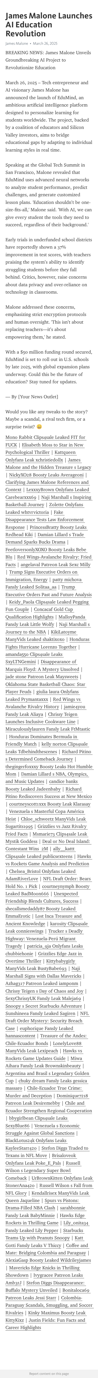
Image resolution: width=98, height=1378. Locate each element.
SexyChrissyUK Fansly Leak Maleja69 (43, 998)
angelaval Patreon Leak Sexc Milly (55, 564)
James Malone (16, 43)
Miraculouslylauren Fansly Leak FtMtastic (47, 729)
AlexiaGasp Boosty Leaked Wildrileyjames (48, 1260)
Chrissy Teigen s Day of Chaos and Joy (44, 991)
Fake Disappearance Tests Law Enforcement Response (45, 519)
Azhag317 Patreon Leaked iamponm (41, 983)
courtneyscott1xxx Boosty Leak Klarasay (49, 804)
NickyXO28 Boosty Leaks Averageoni (46, 475)
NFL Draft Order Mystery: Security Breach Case (47, 1020)
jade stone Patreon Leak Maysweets (41, 677)
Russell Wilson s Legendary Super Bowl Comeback (43, 1170)
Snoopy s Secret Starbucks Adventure (43, 1006)
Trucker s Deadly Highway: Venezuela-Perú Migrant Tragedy (44, 938)
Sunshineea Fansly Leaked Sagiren (40, 1013)
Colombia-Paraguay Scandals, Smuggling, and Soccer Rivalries (49, 1305)
